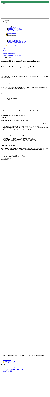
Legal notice (5, 368)
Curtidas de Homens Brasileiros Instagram (17, 31)
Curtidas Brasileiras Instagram (14, 28)
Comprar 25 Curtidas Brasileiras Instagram (12, 55)
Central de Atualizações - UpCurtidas (10, 367)
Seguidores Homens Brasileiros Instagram (17, 42)
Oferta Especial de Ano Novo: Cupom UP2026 (13, 369)
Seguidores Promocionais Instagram (15, 40)
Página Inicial (6, 48)
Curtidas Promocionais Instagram (15, 29)
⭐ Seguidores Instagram (11, 33)
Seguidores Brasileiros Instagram (15, 37)
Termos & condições (7, 371)
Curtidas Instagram (9, 23)
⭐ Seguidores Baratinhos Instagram (15, 39)
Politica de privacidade (7, 370)
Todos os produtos (12, 27)
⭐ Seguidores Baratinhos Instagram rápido (17, 43)
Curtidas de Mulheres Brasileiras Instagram (17, 30)
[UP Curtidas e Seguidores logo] (5, 14)
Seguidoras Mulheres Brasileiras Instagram (17, 41)
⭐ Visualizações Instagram (11, 45)
